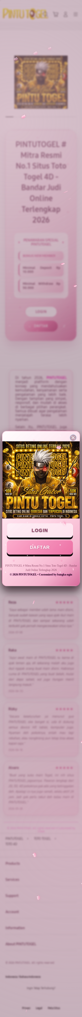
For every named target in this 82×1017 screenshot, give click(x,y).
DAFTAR (40, 547)
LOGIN (40, 530)
